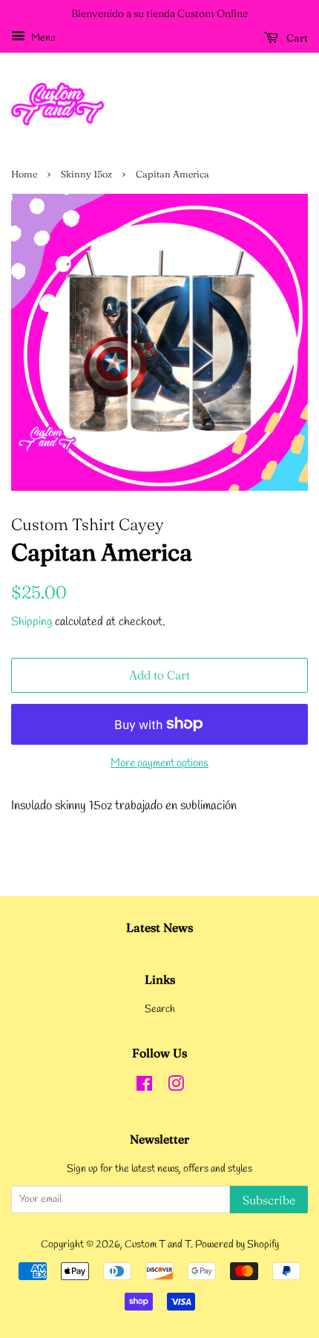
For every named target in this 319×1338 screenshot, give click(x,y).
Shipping (31, 622)
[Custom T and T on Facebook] (144, 1087)
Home (24, 174)
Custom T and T (158, 1245)
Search (160, 1009)
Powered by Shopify (237, 1245)
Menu (42, 38)
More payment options (159, 763)
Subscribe (269, 1199)
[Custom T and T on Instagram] (176, 1087)
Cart (296, 38)
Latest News (159, 927)
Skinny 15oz (86, 174)
